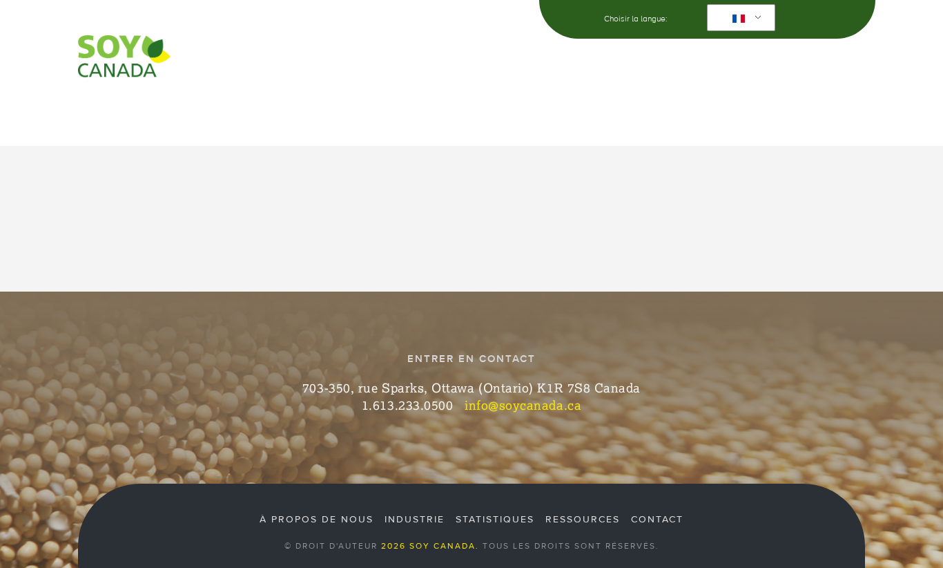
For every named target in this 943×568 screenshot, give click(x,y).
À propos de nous (175, 108)
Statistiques (495, 519)
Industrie (284, 108)
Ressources (592, 108)
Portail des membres (717, 108)
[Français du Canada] (739, 18)
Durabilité (370, 108)
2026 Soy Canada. (430, 545)
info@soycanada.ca (523, 405)
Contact (823, 108)
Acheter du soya (479, 108)
